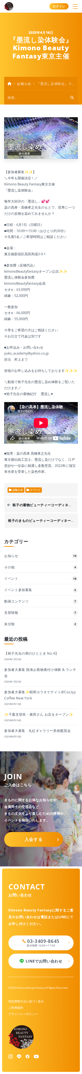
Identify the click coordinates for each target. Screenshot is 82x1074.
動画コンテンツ (16, 601)
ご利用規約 (15, 1008)
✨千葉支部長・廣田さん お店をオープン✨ (38, 714)
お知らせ (24, 83)
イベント (11, 578)
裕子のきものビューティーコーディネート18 (43, 520)
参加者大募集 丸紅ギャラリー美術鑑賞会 (37, 730)
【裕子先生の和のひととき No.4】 (31, 653)
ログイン (59, 6)
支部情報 (11, 612)
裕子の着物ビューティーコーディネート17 (45, 505)
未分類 (9, 624)
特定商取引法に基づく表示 (26, 1001)
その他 (9, 567)
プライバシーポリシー (23, 1014)
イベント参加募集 (18, 589)
